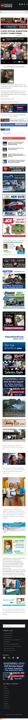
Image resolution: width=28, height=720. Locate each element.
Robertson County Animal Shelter (11, 644)
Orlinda (5, 699)
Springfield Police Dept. (9, 648)
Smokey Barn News (9, 714)
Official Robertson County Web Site (12, 639)
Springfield (6, 705)
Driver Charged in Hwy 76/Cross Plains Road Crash (16, 149)
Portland (6, 701)
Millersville (6, 697)
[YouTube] (18, 658)
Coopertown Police (8, 633)
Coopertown (6, 690)
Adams (5, 686)
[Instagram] (26, 4)
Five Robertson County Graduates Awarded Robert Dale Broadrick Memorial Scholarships (16, 161)
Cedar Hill (6, 688)
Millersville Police (8, 637)
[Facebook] (20, 4)
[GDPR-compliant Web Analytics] (2, 719)
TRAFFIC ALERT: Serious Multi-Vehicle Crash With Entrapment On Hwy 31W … (16, 155)
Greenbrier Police (8, 635)
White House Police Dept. (9, 650)
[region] (14, 169)
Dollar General (22, 91)
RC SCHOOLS (7, 642)
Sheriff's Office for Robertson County (12, 646)
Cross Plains (6, 693)
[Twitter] (24, 4)
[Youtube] (22, 4)
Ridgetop (6, 703)
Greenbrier (6, 695)
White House (7, 708)
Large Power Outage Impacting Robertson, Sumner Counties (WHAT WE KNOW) (16, 143)
